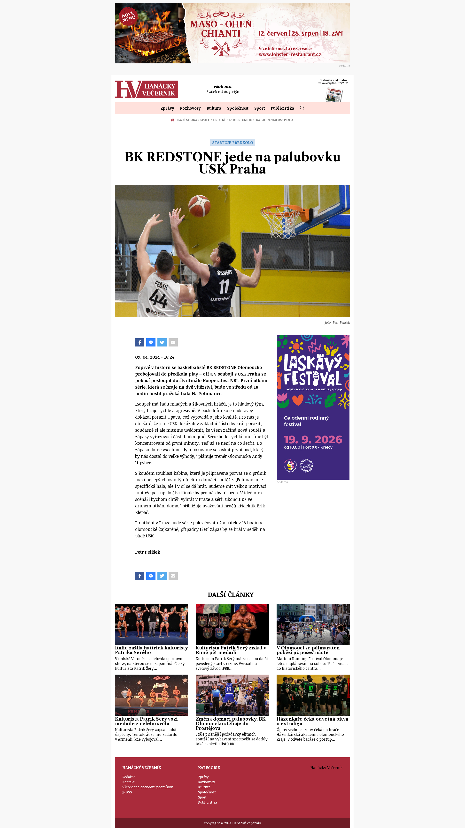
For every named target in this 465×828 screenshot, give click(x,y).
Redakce (128, 777)
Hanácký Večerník (146, 89)
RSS (129, 792)
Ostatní (220, 120)
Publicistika (282, 108)
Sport (259, 108)
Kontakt (128, 782)
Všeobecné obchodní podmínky (147, 787)
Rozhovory (190, 108)
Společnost (237, 108)
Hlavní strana (187, 120)
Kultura (214, 108)
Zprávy (167, 108)
